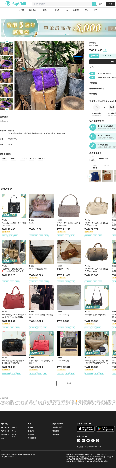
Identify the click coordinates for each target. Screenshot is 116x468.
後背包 (40, 158)
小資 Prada (16, 405)
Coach (14, 427)
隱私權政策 (32, 438)
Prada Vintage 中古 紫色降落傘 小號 (26, 401)
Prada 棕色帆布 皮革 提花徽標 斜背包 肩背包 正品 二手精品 (56, 401)
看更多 (69, 383)
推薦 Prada (41, 405)
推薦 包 (77, 405)
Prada (10, 144)
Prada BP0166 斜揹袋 (6, 401)
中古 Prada (33, 405)
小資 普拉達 (99, 403)
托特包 (31, 158)
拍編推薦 (55, 431)
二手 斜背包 (84, 405)
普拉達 (12, 403)
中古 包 (71, 405)
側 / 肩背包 (5, 434)
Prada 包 (57, 403)
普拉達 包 (41, 403)
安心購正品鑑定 (58, 427)
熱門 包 (65, 405)
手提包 (22, 158)
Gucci (14, 431)
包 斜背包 (74, 403)
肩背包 (13, 158)
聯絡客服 (31, 431)
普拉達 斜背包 (49, 403)
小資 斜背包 (101, 405)
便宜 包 (54, 405)
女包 (9, 139)
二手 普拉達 (82, 403)
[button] (95, 167)
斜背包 (14, 139)
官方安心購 (5, 431)
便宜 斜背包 (92, 405)
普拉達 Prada (33, 403)
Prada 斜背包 (66, 403)
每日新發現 (5, 427)
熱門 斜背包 (109, 405)
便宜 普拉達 (90, 403)
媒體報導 (55, 434)
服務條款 (31, 434)
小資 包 (59, 405)
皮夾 (3, 438)
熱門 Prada (24, 405)
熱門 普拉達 (107, 403)
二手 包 (48, 405)
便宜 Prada (8, 405)
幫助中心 (31, 427)
